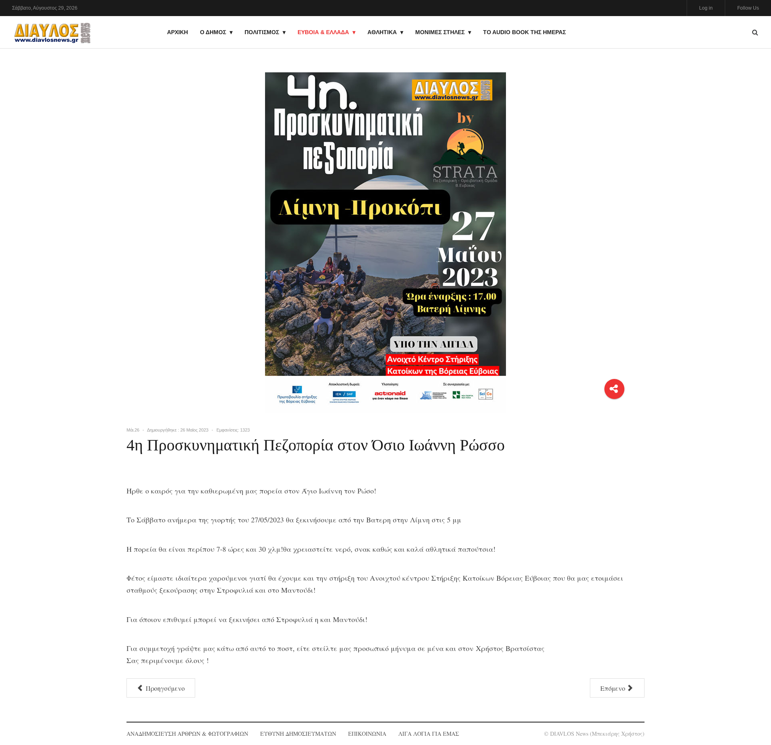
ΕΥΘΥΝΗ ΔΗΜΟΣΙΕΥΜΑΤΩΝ (298, 733)
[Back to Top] (751, 711)
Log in (706, 8)
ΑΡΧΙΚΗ (177, 32)
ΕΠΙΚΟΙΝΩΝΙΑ (367, 733)
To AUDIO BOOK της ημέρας (524, 32)
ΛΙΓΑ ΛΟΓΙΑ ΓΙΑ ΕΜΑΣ (428, 733)
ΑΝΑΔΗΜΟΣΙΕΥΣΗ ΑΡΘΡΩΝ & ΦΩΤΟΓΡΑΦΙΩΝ (187, 733)
